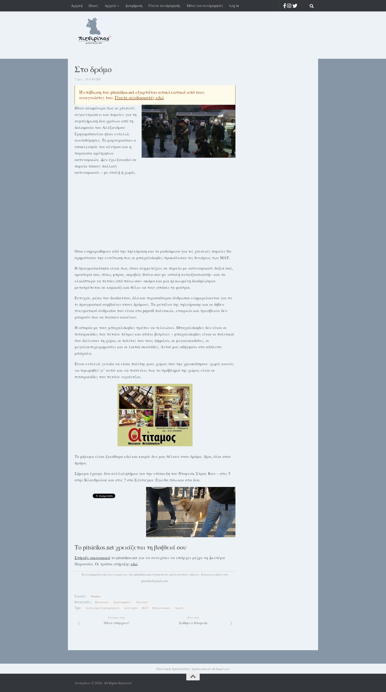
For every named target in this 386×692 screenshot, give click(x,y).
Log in (234, 5)
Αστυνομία (131, 608)
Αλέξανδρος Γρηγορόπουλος (102, 608)
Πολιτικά (141, 602)
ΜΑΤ (145, 608)
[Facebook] (284, 5)
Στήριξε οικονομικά (92, 557)
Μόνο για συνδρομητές (205, 5)
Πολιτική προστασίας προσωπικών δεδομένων (193, 668)
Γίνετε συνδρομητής (164, 5)
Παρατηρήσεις (122, 602)
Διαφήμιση (133, 5)
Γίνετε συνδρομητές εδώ (139, 97)
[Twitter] (294, 5)
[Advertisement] (155, 211)
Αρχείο (110, 5)
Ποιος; (94, 5)
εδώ (134, 563)
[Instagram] (289, 5)
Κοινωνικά (101, 602)
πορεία (179, 608)
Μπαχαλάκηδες (161, 608)
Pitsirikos (96, 596)
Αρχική (76, 5)
